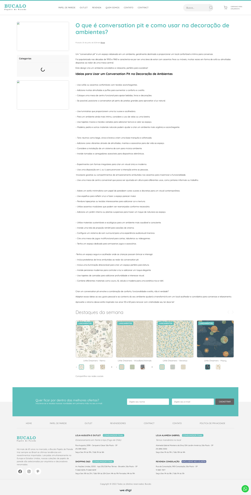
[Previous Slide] (228, 312)
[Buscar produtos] (211, 7)
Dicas (103, 43)
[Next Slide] (233, 312)
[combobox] (198, 7)
